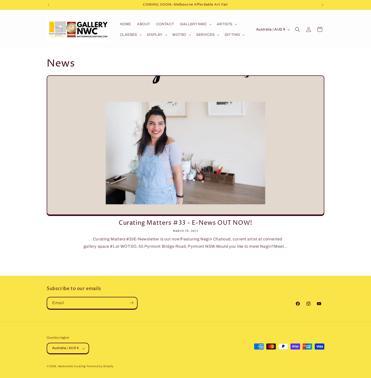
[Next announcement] (322, 5)
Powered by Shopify (100, 366)
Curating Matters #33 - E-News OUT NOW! (185, 223)
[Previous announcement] (48, 5)
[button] (195, 24)
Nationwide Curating (72, 366)
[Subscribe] (131, 303)
